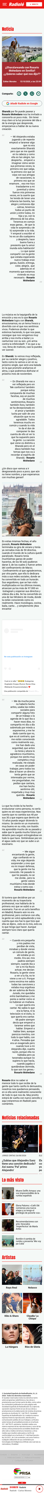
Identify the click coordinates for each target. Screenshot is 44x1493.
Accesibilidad (39, 1455)
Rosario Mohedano (35, 691)
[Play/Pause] (39, 1489)
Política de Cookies (14, 1458)
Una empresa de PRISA (22, 1471)
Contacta (3, 1455)
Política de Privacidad (32, 1458)
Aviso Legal (26, 1455)
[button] (4, 4)
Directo (35, 4)
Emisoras (14, 1455)
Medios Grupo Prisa (22, 1477)
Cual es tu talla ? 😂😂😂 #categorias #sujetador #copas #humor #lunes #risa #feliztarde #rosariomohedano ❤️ (20, 684)
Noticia (8, 29)
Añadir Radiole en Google (24, 103)
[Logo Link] (16, 4)
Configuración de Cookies (24, 1460)
